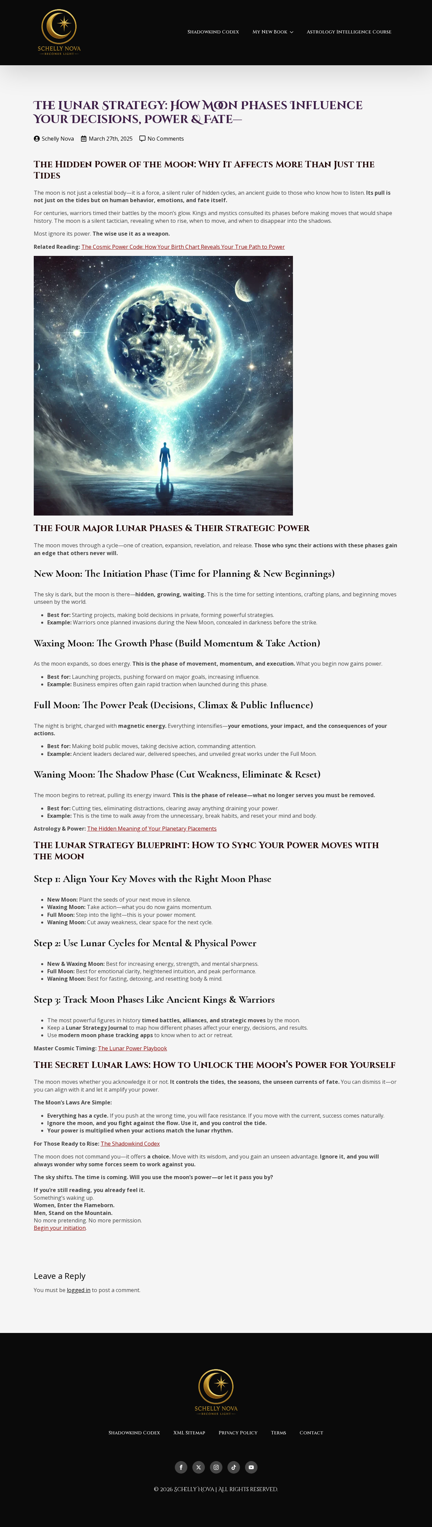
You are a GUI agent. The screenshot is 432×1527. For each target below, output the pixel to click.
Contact (311, 1433)
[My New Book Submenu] (293, 32)
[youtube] (251, 1467)
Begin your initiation (60, 1228)
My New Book (269, 32)
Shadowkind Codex (213, 32)
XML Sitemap (189, 1433)
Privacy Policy (238, 1433)
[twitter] (198, 1467)
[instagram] (216, 1467)
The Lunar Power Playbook (132, 1048)
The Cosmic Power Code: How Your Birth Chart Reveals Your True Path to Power (183, 246)
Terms (278, 1433)
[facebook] (181, 1467)
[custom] (233, 1467)
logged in (78, 1290)
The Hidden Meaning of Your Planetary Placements (152, 828)
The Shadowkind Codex (130, 1143)
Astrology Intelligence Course (349, 32)
